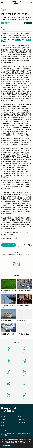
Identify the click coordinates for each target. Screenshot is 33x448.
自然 (8, 364)
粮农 (24, 375)
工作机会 (3, 419)
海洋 (24, 364)
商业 (8, 375)
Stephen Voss (12, 238)
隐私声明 (20, 416)
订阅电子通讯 (21, 422)
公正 (8, 398)
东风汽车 (14, 135)
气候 (8, 352)
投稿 (2, 422)
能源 (24, 352)
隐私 (7, 442)
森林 (24, 398)
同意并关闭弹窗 (6, 445)
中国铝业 (7, 135)
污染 (8, 386)
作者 (2, 426)
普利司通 (28, 39)
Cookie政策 (21, 419)
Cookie (13, 442)
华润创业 (20, 135)
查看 (6, 435)
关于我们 (3, 416)
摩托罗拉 (18, 39)
